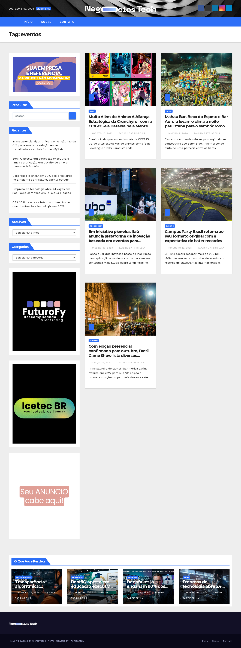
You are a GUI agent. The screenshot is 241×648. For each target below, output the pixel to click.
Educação (77, 577)
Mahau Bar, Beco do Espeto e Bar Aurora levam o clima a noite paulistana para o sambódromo (196, 121)
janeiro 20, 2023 (103, 248)
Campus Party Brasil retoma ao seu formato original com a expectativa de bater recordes (194, 236)
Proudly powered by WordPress (27, 641)
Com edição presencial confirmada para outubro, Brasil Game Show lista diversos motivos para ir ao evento (119, 353)
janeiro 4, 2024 (178, 133)
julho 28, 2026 (84, 592)
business (132, 577)
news (168, 111)
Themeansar (76, 641)
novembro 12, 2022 (180, 248)
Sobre (45, 22)
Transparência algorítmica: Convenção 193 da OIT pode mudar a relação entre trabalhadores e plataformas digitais (44, 145)
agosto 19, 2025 (103, 133)
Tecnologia (96, 226)
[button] (231, 22)
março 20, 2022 (102, 362)
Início (28, 22)
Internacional (23, 577)
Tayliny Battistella (132, 133)
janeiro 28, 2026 (197, 592)
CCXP (92, 111)
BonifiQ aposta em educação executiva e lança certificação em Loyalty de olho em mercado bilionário (41, 162)
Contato (66, 22)
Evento (170, 226)
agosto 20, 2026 (29, 592)
